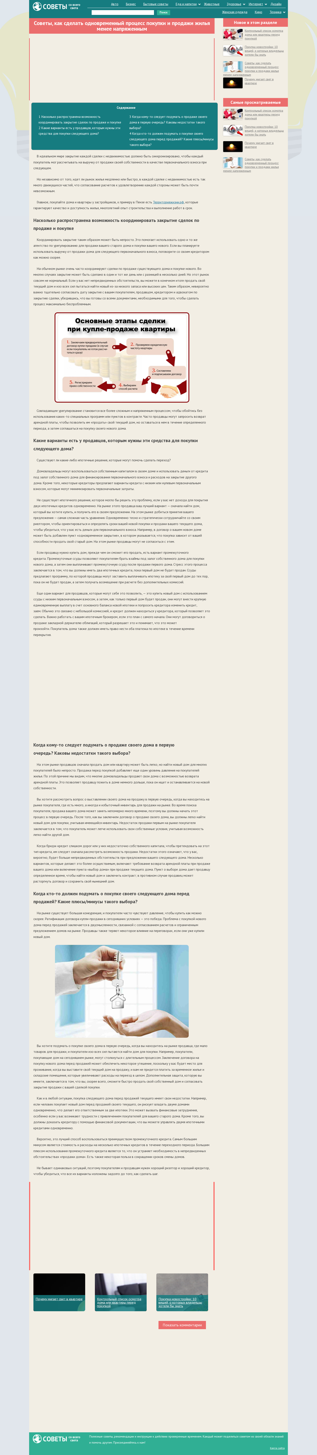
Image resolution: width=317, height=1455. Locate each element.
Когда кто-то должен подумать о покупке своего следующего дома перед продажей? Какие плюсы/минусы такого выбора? (171, 139)
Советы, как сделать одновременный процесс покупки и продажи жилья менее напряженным (251, 69)
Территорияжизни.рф (168, 202)
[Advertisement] (122, 68)
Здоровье (234, 4)
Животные (212, 4)
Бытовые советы (155, 4)
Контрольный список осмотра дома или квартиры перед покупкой (119, 1302)
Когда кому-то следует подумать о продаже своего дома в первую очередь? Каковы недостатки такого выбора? (168, 122)
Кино (258, 12)
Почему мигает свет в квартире (59, 1299)
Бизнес (131, 4)
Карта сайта (277, 1448)
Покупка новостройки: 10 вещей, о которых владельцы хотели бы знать (180, 1302)
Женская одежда (234, 12)
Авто (114, 4)
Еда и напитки (186, 4)
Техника (275, 12)
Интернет (256, 4)
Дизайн (275, 4)
